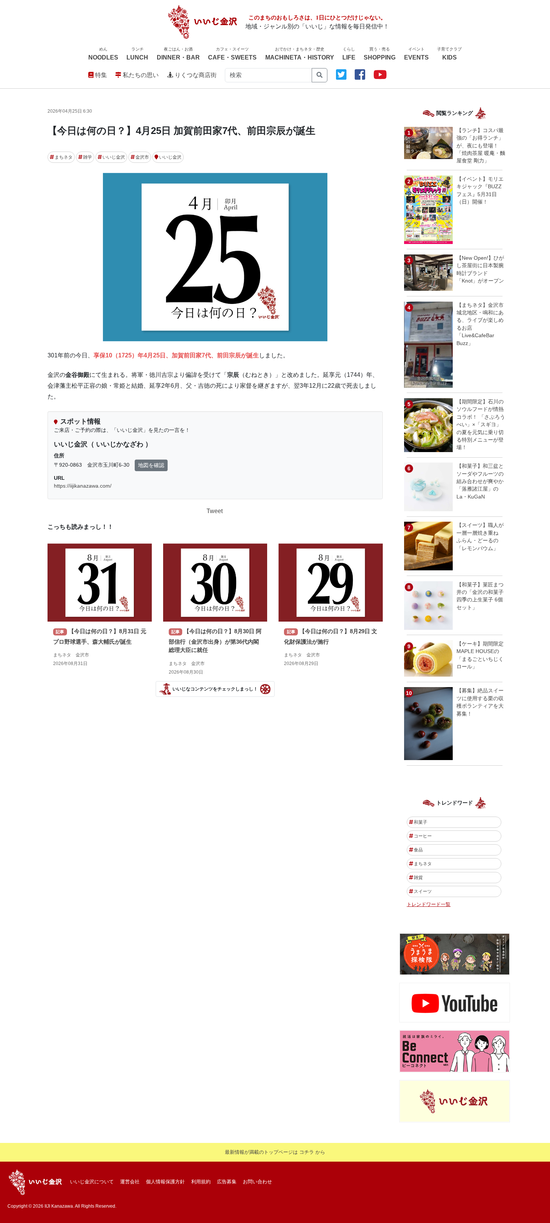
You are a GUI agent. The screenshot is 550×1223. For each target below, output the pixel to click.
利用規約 (201, 1181)
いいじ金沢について (92, 1181)
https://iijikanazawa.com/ (82, 486)
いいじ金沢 (114, 157)
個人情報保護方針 (165, 1181)
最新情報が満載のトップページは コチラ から (275, 1152)
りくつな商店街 (195, 75)
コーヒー (423, 836)
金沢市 (142, 157)
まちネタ (64, 157)
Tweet (215, 511)
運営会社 (130, 1181)
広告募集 (226, 1181)
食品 (418, 850)
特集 (100, 75)
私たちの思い (140, 75)
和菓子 (420, 822)
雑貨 (418, 877)
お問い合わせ (257, 1181)
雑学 (87, 157)
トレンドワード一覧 (428, 904)
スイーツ (423, 891)
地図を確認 (151, 465)
